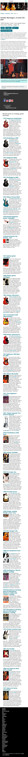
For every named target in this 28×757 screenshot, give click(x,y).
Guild (3, 723)
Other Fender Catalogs (6, 30)
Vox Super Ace (14, 473)
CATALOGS (7, 13)
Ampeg (3, 708)
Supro (3, 747)
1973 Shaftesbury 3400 (10, 138)
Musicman (4, 737)
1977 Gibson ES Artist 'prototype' (10, 689)
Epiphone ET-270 (12, 161)
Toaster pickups (12, 350)
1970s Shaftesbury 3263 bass (11, 433)
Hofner (3, 728)
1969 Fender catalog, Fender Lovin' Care (10, 512)
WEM (3, 750)
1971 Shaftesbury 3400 (10, 177)
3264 (19, 579)
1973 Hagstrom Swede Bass (12, 118)
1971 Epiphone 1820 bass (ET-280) (11, 355)
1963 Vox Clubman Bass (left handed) (11, 669)
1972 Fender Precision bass (12, 629)
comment (18, 81)
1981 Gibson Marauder (10, 374)
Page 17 (15, 27)
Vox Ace (8, 484)
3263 (6, 585)
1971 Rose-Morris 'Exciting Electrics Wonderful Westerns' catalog (12, 611)
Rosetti (11, 222)
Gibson (3, 719)
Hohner (3, 729)
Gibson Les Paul (9, 152)
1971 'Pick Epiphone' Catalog (10, 394)
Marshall (4, 734)
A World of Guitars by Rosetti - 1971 (10, 237)
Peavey (3, 740)
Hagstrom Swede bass (16, 120)
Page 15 (9, 27)
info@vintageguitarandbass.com (11, 93)
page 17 (3, 39)
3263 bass (16, 442)
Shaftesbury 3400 (13, 141)
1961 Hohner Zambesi (10, 452)
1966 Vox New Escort (10, 492)
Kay (3, 733)
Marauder (14, 376)
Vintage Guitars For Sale (10, 108)
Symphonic (13, 553)
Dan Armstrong (5, 711)
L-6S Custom (16, 430)
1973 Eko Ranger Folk (10, 531)
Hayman (4, 726)
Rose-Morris (18, 180)
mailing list (6, 94)
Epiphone (4, 713)
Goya (3, 720)
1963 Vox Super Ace (9, 472)
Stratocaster (6, 211)
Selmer (19, 298)
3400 (10, 185)
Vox (3, 749)
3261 (7, 583)
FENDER (2, 13)
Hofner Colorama (13, 296)
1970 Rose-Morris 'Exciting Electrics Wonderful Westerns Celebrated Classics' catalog (12, 592)
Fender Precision (12, 558)
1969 (12, 13)
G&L (3, 717)
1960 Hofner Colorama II (11, 334)
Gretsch (4, 721)
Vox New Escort (14, 493)
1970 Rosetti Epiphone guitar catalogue (10, 217)
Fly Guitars (7, 106)
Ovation (4, 738)
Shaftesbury (11, 178)
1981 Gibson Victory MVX (11, 197)
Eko (3, 712)
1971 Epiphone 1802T (10, 158)
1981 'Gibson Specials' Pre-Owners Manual (12, 413)
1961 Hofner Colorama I (11, 295)
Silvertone (4, 746)
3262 (17, 583)
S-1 (10, 430)
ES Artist (14, 692)
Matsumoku (18, 143)
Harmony (4, 725)
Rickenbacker (5, 741)
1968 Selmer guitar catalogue (9, 276)
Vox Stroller (13, 650)
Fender (3, 715)
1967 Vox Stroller (9, 649)
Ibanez (3, 730)
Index (2, 27)
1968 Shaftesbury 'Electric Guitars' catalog (12, 571)
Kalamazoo (4, 732)
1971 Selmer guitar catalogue (9, 256)
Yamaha (4, 751)
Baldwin (4, 709)
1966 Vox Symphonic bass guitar (11, 551)
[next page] (25, 70)
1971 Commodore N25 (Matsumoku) (10, 315)
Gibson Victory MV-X (15, 198)
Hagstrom (4, 724)
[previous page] (2, 70)
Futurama (4, 716)
